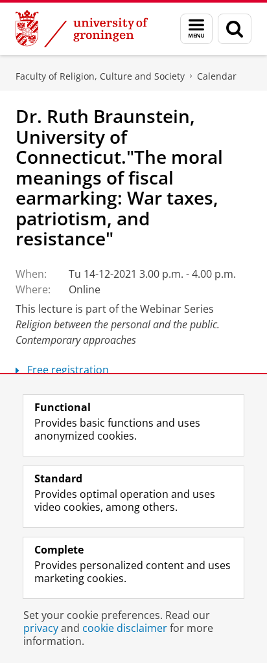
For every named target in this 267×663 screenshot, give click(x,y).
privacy (40, 628)
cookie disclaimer (124, 628)
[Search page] (234, 28)
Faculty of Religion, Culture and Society (100, 76)
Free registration (68, 369)
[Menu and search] (196, 28)
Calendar (217, 76)
